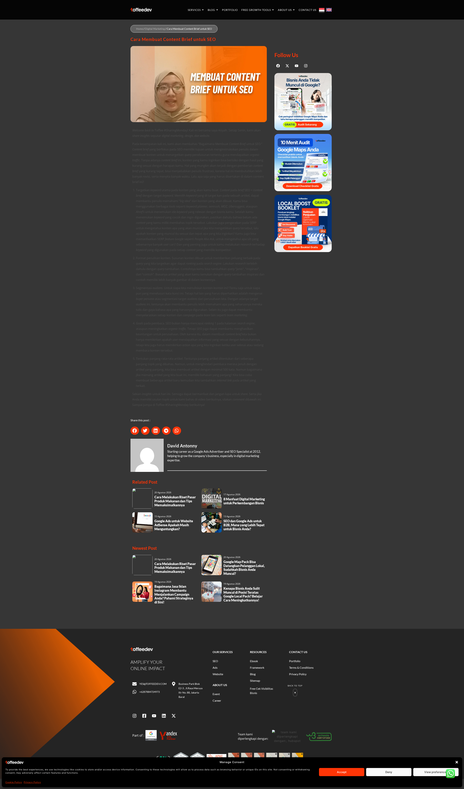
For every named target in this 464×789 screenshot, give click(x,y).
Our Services (223, 652)
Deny (388, 772)
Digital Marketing (155, 28)
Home (139, 28)
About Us (220, 685)
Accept (342, 772)
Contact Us (298, 652)
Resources (258, 652)
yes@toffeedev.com (153, 683)
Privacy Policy (32, 782)
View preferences (436, 772)
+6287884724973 (149, 691)
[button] (457, 762)
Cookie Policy (13, 782)
